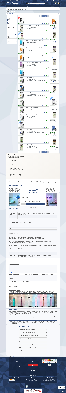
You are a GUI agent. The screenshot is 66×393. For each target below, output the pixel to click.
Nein (23, 203)
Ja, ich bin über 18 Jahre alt (36, 203)
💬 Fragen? (63, 391)
